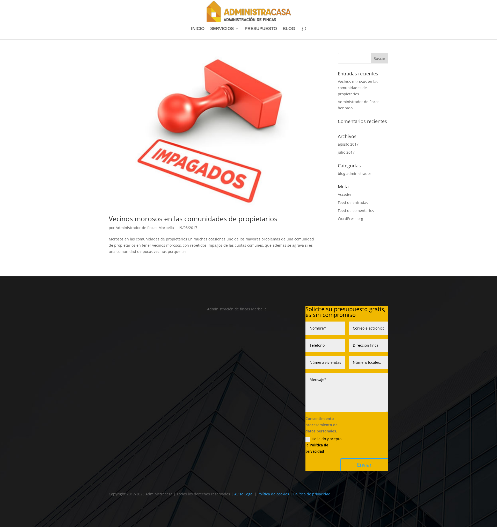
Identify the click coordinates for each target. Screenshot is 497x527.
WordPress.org (350, 218)
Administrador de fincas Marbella (145, 227)
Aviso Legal (243, 494)
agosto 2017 (348, 144)
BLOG (289, 29)
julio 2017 (346, 152)
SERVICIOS (222, 29)
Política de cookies (273, 494)
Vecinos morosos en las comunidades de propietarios (193, 218)
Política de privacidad (312, 494)
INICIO (197, 29)
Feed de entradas (353, 202)
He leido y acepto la (323, 445)
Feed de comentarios (356, 210)
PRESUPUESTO (261, 29)
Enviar (364, 464)
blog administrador (354, 173)
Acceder (345, 194)
